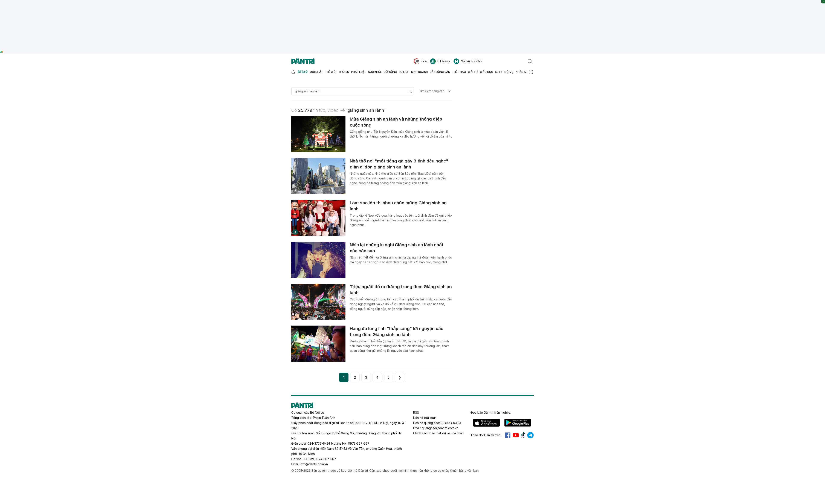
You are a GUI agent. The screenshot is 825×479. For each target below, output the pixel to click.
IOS (486, 423)
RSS (416, 412)
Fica (424, 61)
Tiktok (523, 435)
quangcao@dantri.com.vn (440, 428)
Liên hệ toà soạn (425, 417)
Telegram (530, 435)
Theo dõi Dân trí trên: (486, 435)
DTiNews (443, 61)
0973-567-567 (358, 443)
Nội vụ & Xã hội (471, 61)
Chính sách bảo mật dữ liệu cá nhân (438, 433)
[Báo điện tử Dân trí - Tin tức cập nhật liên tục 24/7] (303, 61)
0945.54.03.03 (451, 423)
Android (517, 423)
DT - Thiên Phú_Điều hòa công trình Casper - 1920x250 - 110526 (412, 2)
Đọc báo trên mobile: (491, 412)
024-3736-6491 (318, 443)
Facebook (507, 435)
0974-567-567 (325, 459)
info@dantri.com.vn (314, 464)
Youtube (516, 435)
